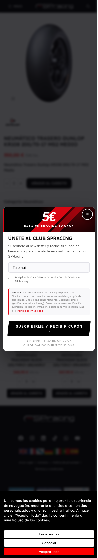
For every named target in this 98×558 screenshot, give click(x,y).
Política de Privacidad (30, 310)
